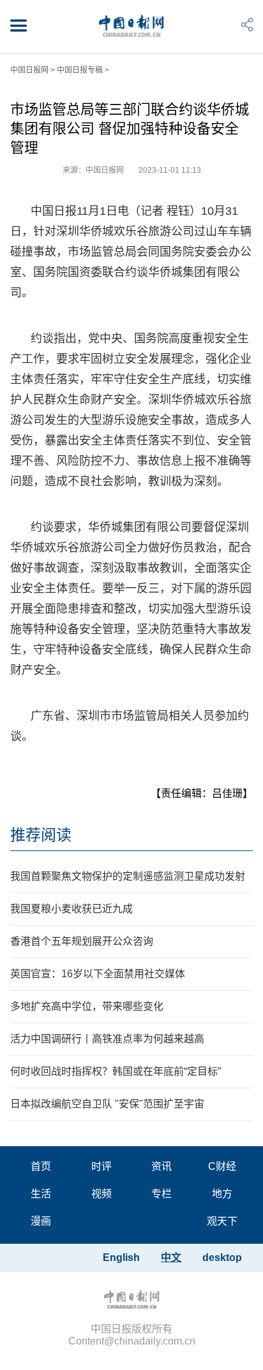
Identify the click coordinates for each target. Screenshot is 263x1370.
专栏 (161, 1193)
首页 (41, 1166)
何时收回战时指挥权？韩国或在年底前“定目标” (115, 1071)
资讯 (161, 1166)
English (121, 1257)
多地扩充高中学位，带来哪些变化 (86, 1006)
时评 (101, 1166)
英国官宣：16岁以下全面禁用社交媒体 (97, 973)
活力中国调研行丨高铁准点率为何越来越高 (107, 1038)
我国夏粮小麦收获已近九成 (71, 908)
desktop (222, 1257)
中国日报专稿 (80, 70)
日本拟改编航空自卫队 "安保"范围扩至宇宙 (107, 1103)
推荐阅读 (40, 834)
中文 (171, 1257)
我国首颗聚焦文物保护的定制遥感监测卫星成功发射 (127, 876)
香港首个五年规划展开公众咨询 (81, 941)
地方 (222, 1193)
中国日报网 (29, 70)
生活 (41, 1193)
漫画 (41, 1221)
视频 (101, 1193)
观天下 (222, 1221)
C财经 (222, 1166)
